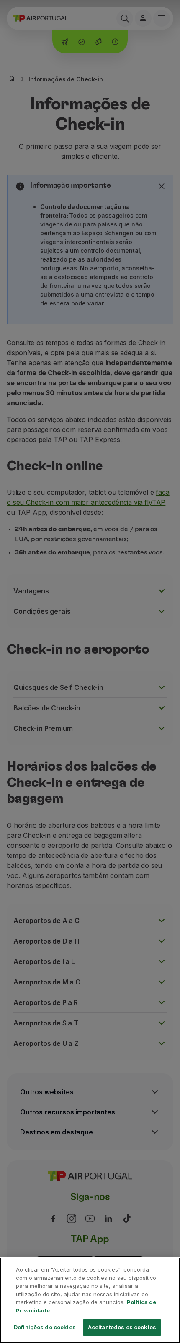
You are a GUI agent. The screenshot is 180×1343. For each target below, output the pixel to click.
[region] (90, 1300)
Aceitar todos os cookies (122, 1327)
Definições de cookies (45, 1327)
